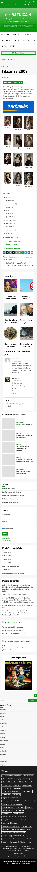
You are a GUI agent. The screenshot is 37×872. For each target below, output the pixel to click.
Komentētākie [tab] (20, 415)
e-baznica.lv (16, 794)
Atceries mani (8, 528)
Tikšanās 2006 (6, 570)
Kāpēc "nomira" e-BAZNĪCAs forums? (13, 634)
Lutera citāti (5, 823)
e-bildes (2, 720)
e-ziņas (2, 765)
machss (14, 359)
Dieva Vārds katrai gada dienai (11, 791)
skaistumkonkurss (19, 257)
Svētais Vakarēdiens (18, 836)
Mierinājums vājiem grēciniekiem (8, 471)
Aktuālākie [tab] (7, 415)
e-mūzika (2, 737)
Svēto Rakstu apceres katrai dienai (23, 839)
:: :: (16, 863)
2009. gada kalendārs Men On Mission (13, 573)
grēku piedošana (29, 801)
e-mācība (2, 734)
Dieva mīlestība (6, 788)
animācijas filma (28, 775)
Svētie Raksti (6, 839)
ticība (4, 842)
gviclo (14, 378)
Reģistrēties (6, 538)
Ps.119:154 (5, 646)
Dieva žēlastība (27, 791)
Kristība (29, 807)
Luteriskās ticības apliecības (10, 502)
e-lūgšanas (3, 730)
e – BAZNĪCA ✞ (18, 15)
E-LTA (4, 46)
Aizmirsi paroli (7, 540)
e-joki (1, 727)
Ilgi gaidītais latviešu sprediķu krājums (13, 495)
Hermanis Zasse (18, 853)
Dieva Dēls (17, 785)
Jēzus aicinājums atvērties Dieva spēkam (8, 447)
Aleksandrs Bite (11, 846)
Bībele (32, 779)
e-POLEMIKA (6, 40)
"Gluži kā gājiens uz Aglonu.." (19, 594)
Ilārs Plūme (29, 848)
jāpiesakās (23, 404)
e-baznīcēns (6, 514)
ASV (3, 779)
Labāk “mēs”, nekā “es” (8, 423)
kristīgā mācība (6, 813)
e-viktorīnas (3, 761)
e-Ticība (26, 40)
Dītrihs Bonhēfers (24, 846)
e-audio (2, 716)
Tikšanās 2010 (6, 563)
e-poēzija (2, 744)
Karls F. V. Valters (23, 851)
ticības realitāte (13, 842)
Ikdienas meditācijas (8, 807)
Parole (4, 521)
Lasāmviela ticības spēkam (10, 499)
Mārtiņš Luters (26, 826)
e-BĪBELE (17, 40)
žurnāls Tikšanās (7, 259)
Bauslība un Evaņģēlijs (8, 488)
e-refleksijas (20, 422)
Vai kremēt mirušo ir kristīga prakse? (12, 627)
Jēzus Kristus (20, 807)
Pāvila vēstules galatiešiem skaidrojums (13, 832)
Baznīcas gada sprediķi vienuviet (11, 492)
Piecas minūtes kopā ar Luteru (21, 829)
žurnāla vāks (29, 257)
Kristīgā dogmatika (7, 810)
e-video (2, 758)
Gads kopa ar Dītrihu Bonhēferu (11, 801)
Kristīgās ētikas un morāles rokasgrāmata (14, 817)
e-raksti (18, 457)
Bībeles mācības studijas (9, 782)
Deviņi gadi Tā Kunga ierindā (10, 566)
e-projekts (17, 34)
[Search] (35, 40)
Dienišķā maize (6, 785)
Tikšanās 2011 (6, 556)
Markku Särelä (12, 851)
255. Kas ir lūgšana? (18, 53)
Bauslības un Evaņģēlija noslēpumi (18, 779)
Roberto (4, 77)
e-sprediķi (3, 754)
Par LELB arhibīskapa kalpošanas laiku (13, 630)
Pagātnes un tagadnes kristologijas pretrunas (8, 459)
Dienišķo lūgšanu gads (25, 782)
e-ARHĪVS (28, 34)
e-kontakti (5, 34)
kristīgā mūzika (18, 813)
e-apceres (19, 433)
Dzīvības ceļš (6, 794)
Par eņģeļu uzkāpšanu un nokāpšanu (8, 435)
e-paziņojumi (4, 740)
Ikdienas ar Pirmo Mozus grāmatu (12, 804)
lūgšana (14, 823)
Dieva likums (27, 785)
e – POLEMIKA (15, 623)
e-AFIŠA (12, 46)
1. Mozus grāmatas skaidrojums (11, 775)
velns (29, 842)
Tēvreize (22, 842)
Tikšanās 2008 (6, 559)
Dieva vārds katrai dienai (19, 641)
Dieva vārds (17, 788)
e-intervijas (3, 723)
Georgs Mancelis (19, 848)
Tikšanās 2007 (6, 552)
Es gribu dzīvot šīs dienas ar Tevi (11, 798)
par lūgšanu (5, 829)
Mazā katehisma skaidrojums (10, 826)
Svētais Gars (6, 836)
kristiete (10, 257)
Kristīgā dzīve (20, 810)
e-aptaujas (4, 66)
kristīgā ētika (6, 820)
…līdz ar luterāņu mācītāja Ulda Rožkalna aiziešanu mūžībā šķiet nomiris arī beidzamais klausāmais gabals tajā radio (16, 613)
